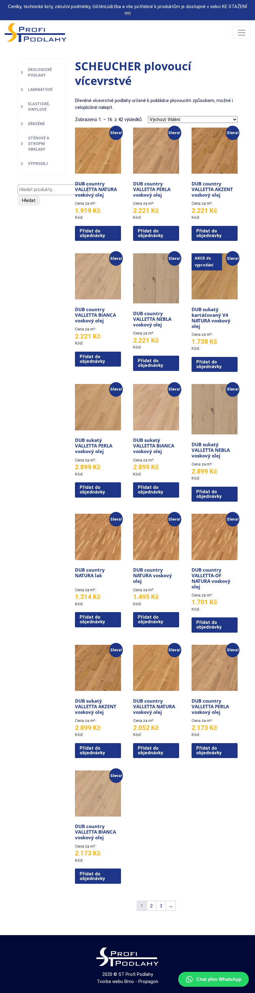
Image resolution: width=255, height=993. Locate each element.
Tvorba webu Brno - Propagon (127, 981)
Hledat (28, 200)
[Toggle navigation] (241, 32)
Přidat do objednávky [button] (92, 233)
